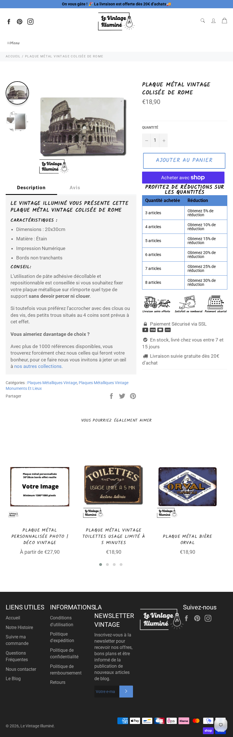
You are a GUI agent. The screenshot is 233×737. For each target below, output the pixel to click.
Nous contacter (21, 669)
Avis (75, 187)
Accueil (13, 618)
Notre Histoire (19, 627)
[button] (100, 564)
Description (31, 187)
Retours (57, 682)
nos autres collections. (38, 366)
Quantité (150, 128)
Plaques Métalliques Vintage (52, 382)
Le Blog (13, 678)
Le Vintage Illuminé (37, 726)
